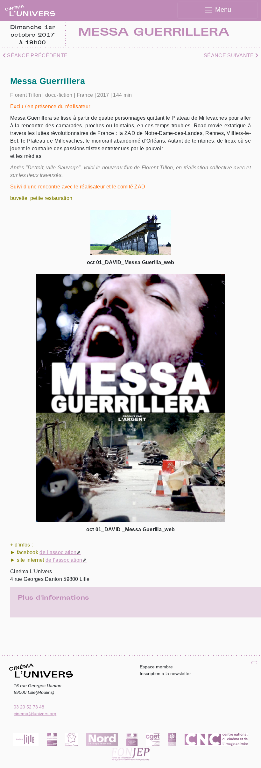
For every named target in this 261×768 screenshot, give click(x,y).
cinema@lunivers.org (35, 713)
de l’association (57, 552)
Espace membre (156, 666)
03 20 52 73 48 (29, 706)
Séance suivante (229, 55)
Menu (222, 9)
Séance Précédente (36, 55)
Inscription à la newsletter (165, 673)
